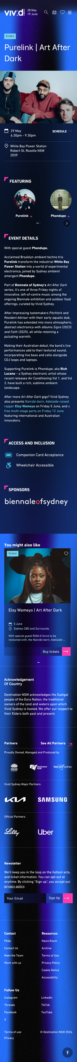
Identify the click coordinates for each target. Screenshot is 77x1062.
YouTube (46, 1012)
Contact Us (11, 948)
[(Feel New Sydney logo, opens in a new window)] (63, 767)
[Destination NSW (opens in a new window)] (38, 767)
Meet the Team (13, 955)
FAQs (7, 941)
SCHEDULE (59, 131)
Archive (47, 948)
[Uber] (53, 832)
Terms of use (12, 1032)
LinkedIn (46, 997)
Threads (9, 1005)
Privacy (9, 1038)
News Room (49, 941)
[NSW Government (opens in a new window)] (14, 767)
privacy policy (14, 886)
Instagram (11, 997)
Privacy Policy (51, 963)
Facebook (10, 1012)
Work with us (12, 963)
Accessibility (50, 977)
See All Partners (53, 743)
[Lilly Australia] (19, 832)
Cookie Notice (50, 970)
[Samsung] (53, 799)
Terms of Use (50, 955)
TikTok (45, 1005)
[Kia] (19, 799)
